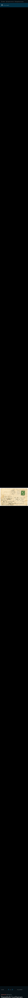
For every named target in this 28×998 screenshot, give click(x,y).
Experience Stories (19, 1)
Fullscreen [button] (19, 989)
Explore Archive (10, 1)
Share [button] (2, 989)
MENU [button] (4, 1)
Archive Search (6, 5)
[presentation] (8, 990)
